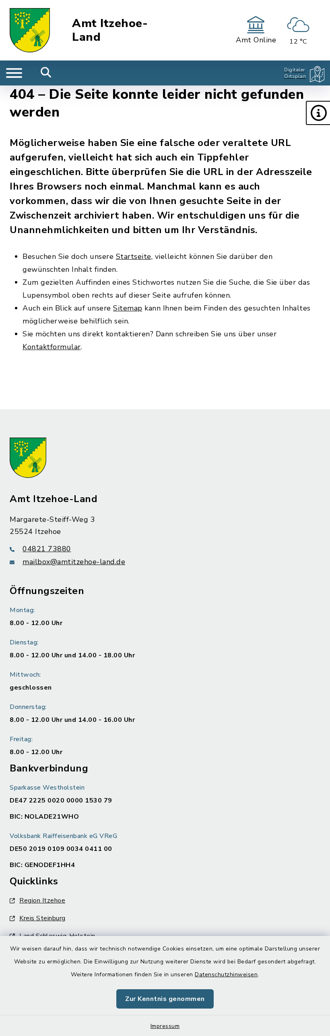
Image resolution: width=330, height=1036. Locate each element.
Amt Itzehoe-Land (110, 30)
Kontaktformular (52, 347)
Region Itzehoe (42, 900)
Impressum (165, 1026)
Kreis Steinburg (42, 918)
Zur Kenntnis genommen (165, 998)
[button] (318, 113)
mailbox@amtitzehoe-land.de (74, 562)
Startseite (133, 256)
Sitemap (127, 308)
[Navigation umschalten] (14, 73)
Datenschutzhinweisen (226, 974)
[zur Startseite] (30, 30)
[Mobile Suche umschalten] (46, 72)
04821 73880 (47, 549)
